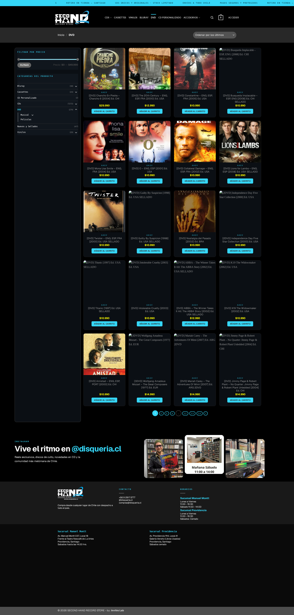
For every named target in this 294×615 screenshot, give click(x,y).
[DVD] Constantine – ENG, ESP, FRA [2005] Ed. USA (195, 97)
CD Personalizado (169, 17)
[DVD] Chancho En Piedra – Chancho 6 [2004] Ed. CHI (104, 97)
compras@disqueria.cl (130, 502)
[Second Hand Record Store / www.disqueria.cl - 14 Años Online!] (72, 18)
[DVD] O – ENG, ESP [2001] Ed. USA (150, 170)
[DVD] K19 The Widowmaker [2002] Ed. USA (240, 310)
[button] (212, 17)
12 (185, 413)
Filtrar (24, 65)
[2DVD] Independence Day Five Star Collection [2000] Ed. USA (240, 240)
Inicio (61, 35)
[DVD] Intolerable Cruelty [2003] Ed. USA (149, 310)
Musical (25, 115)
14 (199, 413)
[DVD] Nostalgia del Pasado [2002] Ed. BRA (195, 240)
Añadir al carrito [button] (104, 111)
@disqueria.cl (96, 449)
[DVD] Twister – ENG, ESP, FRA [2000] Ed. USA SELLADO (104, 240)
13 (192, 413)
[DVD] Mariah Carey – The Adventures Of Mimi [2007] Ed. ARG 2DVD (195, 384)
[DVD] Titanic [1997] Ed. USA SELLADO (104, 310)
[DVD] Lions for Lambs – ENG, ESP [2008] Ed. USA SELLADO (240, 170)
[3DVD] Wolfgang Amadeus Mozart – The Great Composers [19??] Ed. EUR (149, 384)
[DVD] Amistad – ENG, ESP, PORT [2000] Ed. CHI (104, 383)
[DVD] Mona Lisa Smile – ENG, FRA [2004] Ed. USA (104, 170)
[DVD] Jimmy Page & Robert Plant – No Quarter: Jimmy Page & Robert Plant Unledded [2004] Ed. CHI (240, 386)
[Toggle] (76, 86)
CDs (107, 17)
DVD (153, 17)
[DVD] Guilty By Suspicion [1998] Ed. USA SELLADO (149, 240)
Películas (26, 119)
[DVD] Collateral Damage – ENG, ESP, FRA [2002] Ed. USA (194, 170)
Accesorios (191, 17)
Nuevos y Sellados (27, 126)
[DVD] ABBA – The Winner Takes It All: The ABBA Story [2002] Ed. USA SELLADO (195, 311)
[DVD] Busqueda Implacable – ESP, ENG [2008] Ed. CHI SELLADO (240, 98)
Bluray (144, 17)
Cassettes (120, 17)
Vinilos (133, 17)
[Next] (205, 413)
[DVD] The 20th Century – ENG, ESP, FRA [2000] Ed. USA (150, 97)
